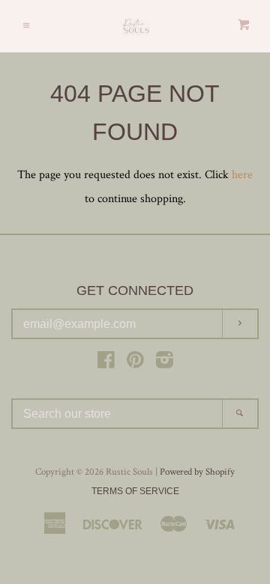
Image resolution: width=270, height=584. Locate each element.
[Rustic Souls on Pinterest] (135, 363)
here (242, 175)
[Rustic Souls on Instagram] (164, 363)
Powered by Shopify (197, 472)
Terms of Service (135, 491)
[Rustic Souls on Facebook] (106, 363)
